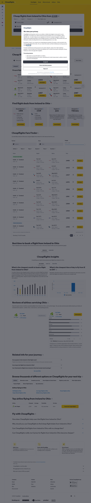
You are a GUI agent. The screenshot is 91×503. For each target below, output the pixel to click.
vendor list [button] (29, 45)
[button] (45, 61)
